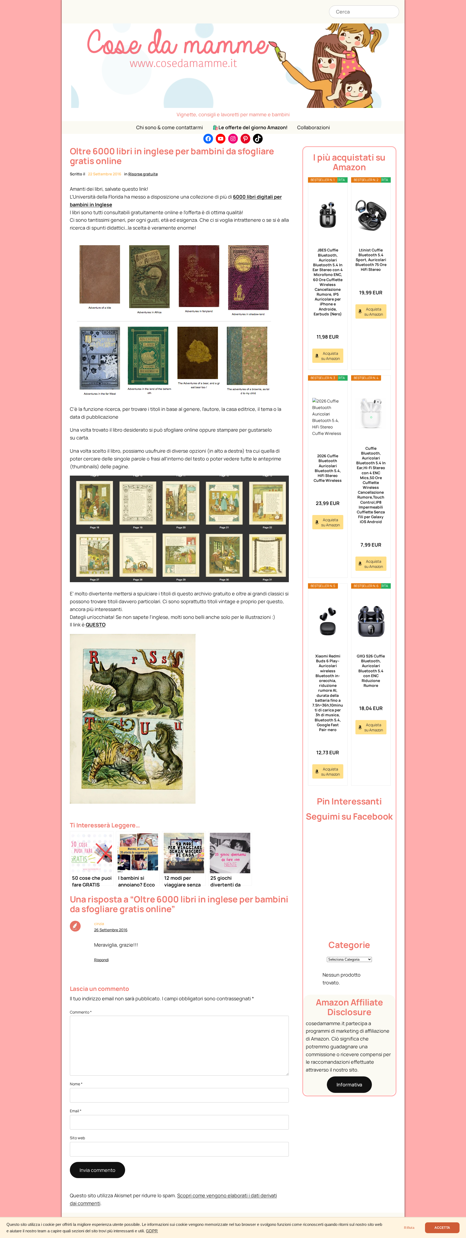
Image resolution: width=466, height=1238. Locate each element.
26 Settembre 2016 (111, 929)
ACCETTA (442, 1228)
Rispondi (101, 959)
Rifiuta (409, 1228)
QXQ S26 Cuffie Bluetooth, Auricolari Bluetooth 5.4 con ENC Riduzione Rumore (371, 670)
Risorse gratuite (143, 173)
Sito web (77, 1137)
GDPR (152, 1231)
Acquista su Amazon (330, 356)
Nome (76, 1083)
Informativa (349, 1084)
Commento (81, 1012)
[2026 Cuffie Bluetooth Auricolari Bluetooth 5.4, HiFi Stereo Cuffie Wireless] (327, 417)
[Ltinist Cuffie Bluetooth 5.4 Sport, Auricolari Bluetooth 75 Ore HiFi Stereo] (370, 215)
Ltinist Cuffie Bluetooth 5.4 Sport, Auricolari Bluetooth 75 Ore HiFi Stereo (370, 259)
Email (75, 1110)
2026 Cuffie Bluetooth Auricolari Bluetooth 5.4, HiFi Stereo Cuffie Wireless (328, 468)
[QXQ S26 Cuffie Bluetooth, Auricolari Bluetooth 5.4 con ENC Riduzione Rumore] (370, 621)
